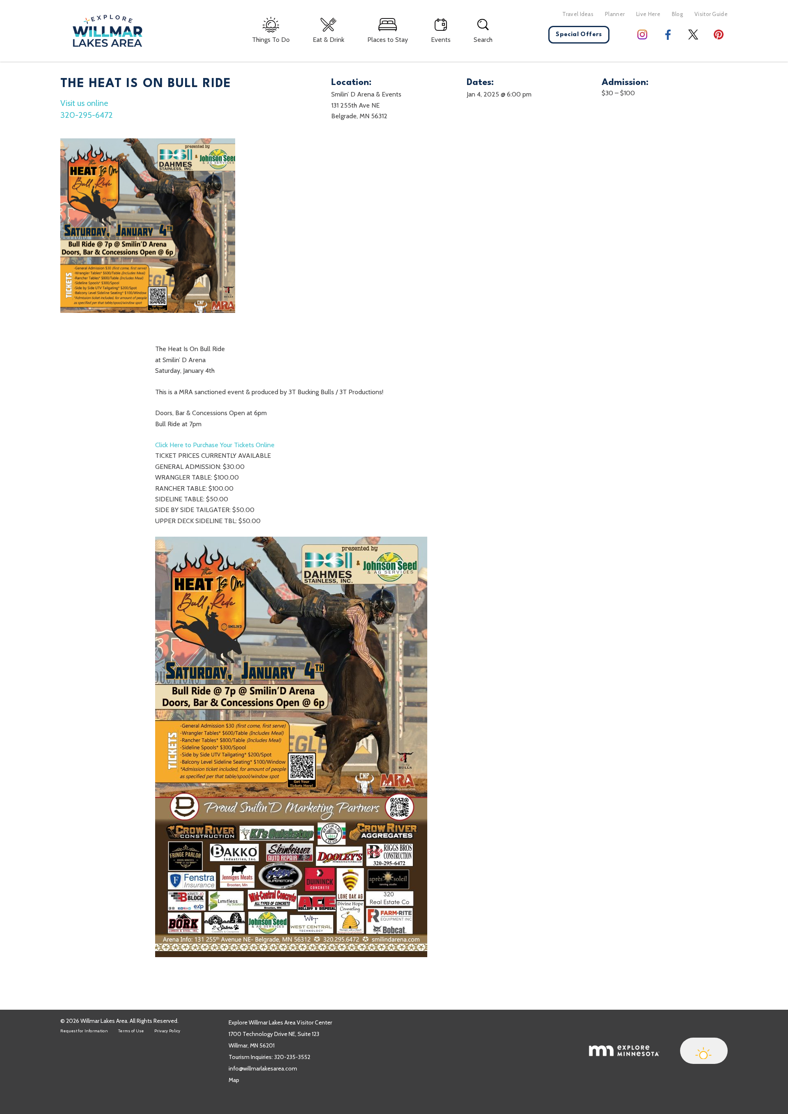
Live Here (648, 14)
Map (234, 1080)
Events (441, 40)
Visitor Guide (711, 14)
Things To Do (271, 40)
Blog (677, 14)
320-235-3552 (292, 1057)
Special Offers (579, 35)
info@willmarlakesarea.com (263, 1068)
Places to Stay (387, 40)
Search (483, 40)
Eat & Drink (328, 40)
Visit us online (84, 103)
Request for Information (84, 1031)
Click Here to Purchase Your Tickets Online (215, 445)
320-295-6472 (86, 115)
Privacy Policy (167, 1031)
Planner (615, 14)
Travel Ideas (577, 14)
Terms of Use (131, 1031)
